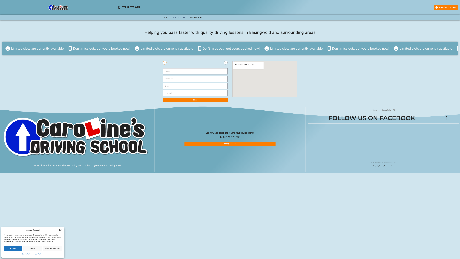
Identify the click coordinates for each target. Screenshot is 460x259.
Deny (32, 248)
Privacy (374, 110)
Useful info (194, 17)
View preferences (52, 248)
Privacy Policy (37, 254)
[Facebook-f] (446, 118)
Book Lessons (179, 17)
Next (195, 100)
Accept (13, 248)
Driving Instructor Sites (386, 166)
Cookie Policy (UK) (388, 110)
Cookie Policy (26, 254)
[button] (60, 230)
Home (166, 17)
